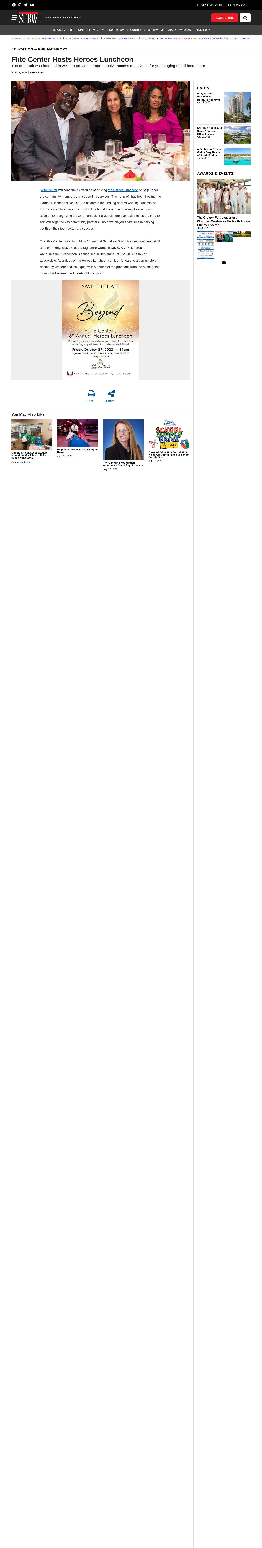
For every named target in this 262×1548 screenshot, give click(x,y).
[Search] (245, 17)
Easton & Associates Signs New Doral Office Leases (209, 130)
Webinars (185, 29)
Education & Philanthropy (39, 49)
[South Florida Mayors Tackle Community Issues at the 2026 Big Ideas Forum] (205, 245)
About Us (202, 29)
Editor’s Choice (62, 29)
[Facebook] (13, 5)
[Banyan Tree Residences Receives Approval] (237, 107)
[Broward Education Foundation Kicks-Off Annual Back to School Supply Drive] (169, 435)
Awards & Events (215, 173)
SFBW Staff (37, 72)
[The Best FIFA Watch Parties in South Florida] (242, 234)
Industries (114, 29)
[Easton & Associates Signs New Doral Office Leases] (237, 135)
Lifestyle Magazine (209, 5)
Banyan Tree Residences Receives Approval (208, 96)
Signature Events (89, 29)
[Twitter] (26, 5)
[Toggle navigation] (13, 17)
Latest (204, 88)
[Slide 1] (224, 262)
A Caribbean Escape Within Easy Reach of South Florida (209, 152)
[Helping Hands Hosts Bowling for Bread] (77, 433)
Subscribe (225, 18)
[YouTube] (32, 5)
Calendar (167, 29)
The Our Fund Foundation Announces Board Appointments (123, 464)
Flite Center (49, 190)
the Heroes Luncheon (123, 190)
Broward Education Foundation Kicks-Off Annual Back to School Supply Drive (169, 455)
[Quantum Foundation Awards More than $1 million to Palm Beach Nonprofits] (31, 435)
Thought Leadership (141, 29)
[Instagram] (19, 5)
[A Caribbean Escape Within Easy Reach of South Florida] (237, 156)
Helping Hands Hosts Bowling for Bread (77, 450)
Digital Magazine (237, 5)
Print (89, 401)
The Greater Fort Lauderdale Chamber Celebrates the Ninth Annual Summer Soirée (224, 221)
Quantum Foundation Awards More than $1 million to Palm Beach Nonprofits (29, 455)
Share (110, 401)
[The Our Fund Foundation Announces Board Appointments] (123, 440)
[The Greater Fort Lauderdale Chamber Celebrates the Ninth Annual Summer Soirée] (224, 196)
